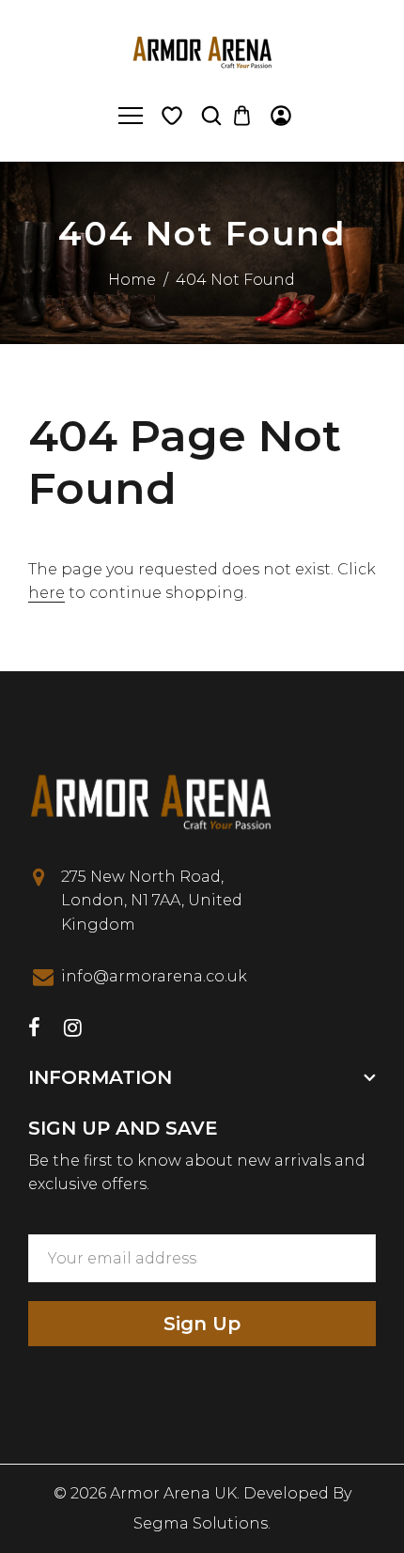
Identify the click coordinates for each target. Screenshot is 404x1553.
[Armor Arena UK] (202, 50)
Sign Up (202, 1323)
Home (132, 280)
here (46, 593)
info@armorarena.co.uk (154, 976)
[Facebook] (34, 1030)
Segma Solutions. (202, 1523)
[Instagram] (73, 1030)
